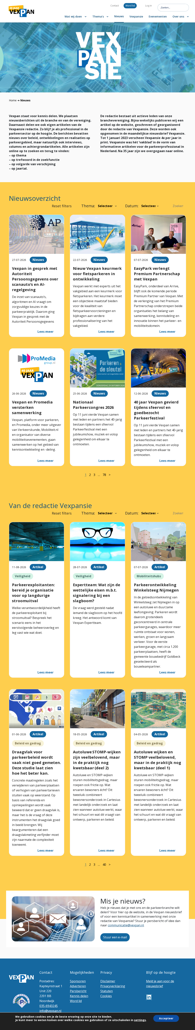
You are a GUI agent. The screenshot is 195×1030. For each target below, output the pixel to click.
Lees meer (46, 332)
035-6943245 (48, 1006)
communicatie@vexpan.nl (126, 925)
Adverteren (78, 986)
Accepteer (166, 1018)
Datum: (131, 205)
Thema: (88, 205)
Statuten (106, 991)
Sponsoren (78, 981)
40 (104, 864)
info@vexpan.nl (50, 1011)
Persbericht (78, 991)
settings (140, 1020)
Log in (148, 5)
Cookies (106, 996)
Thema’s (98, 16)
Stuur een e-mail (115, 937)
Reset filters (62, 206)
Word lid (130, 5)
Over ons (178, 16)
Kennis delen (79, 996)
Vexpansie (136, 16)
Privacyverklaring (112, 986)
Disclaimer (107, 981)
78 (104, 475)
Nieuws (119, 16)
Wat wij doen (73, 16)
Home (13, 100)
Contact (114, 5)
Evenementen (158, 16)
